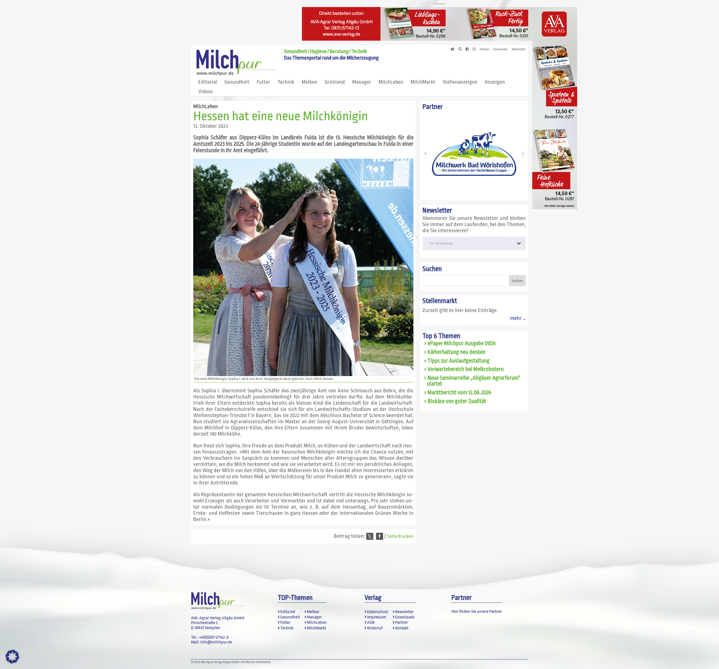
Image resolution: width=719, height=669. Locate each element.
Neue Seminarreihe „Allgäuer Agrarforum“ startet (473, 381)
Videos (205, 91)
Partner (484, 49)
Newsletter (519, 49)
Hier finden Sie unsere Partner (476, 611)
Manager (361, 82)
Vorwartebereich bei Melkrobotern (465, 369)
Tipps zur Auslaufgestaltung (458, 361)
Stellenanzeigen (460, 82)
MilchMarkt (423, 82)
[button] (369, 536)
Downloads (500, 49)
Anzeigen (495, 82)
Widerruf (375, 628)
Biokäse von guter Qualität (456, 401)
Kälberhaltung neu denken (456, 352)
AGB (370, 622)
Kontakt (401, 628)
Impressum (376, 617)
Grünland (335, 82)
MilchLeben (391, 82)
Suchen (432, 269)
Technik (285, 82)
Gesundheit (236, 82)
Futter (263, 82)
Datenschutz (377, 611)
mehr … (518, 318)
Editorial (207, 82)
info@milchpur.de (216, 642)
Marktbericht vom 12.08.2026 (459, 393)
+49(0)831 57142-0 (214, 637)
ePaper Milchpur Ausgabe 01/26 (461, 343)
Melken (309, 82)
